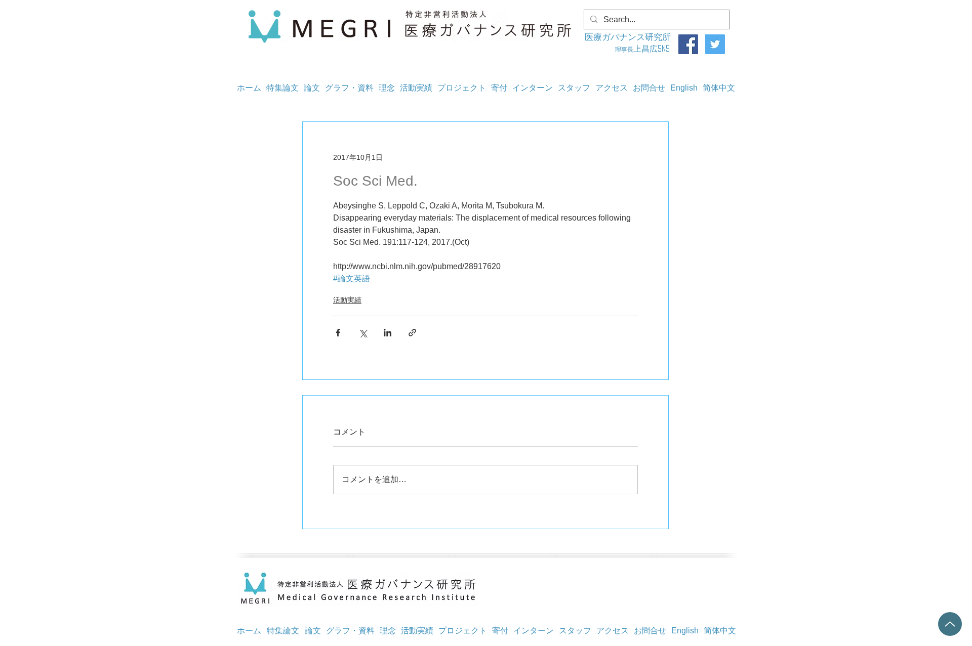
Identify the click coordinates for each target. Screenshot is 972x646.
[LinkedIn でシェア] (387, 332)
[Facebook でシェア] (338, 332)
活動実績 (347, 300)
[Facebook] (688, 44)
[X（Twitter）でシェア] (363, 332)
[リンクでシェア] (412, 332)
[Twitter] (715, 44)
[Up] (950, 624)
